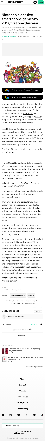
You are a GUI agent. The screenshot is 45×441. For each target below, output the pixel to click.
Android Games (6, 290)
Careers (22, 391)
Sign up (39, 308)
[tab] (8, 324)
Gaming (14, 290)
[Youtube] (18, 415)
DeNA (38, 116)
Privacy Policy (22, 403)
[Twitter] (26, 415)
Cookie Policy (22, 408)
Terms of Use (22, 397)
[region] (22, 337)
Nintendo (6, 104)
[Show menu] (2, 2)
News (4, 287)
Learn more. (38, 11)
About (22, 379)
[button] (22, 2)
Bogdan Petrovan (10, 36)
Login (41, 2)
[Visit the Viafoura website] (38, 367)
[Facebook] (3, 415)
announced (28, 113)
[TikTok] (42, 415)
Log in (34, 308)
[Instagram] (11, 415)
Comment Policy (18, 303)
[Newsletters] (34, 415)
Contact (22, 385)
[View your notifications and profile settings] (41, 324)
